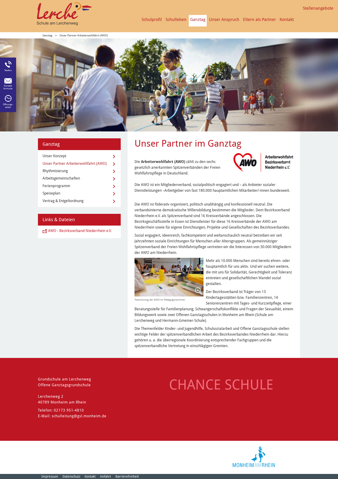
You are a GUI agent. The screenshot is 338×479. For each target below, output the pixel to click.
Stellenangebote (318, 8)
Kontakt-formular (8, 87)
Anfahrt (105, 476)
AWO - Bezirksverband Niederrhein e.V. (80, 231)
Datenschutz (71, 476)
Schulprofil (152, 19)
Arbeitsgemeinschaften (61, 178)
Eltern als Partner (259, 19)
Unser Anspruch (224, 19)
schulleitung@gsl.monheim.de (79, 416)
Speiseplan (51, 193)
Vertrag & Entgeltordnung (63, 201)
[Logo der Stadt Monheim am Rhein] (254, 457)
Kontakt (287, 19)
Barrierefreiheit (127, 476)
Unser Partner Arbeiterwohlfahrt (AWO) (84, 35)
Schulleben (176, 19)
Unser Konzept (54, 156)
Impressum (49, 476)
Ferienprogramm (56, 186)
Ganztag (197, 19)
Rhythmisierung (55, 171)
